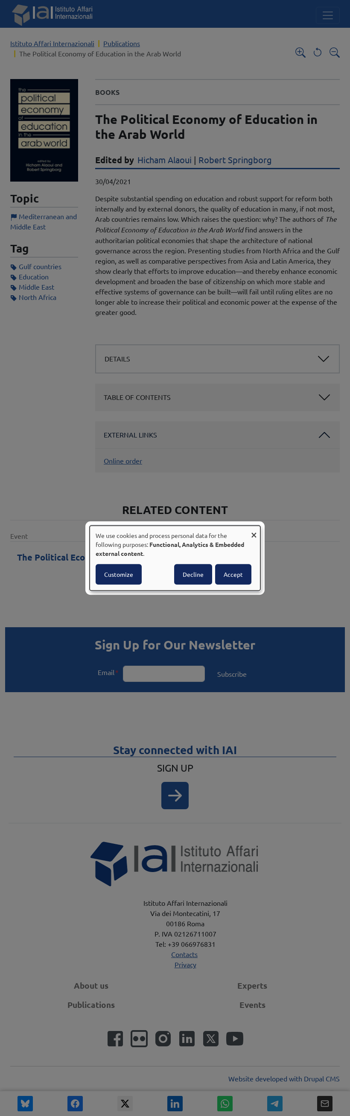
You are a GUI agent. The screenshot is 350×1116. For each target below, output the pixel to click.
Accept (233, 574)
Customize (118, 574)
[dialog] (175, 558)
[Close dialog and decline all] (254, 531)
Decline (193, 574)
